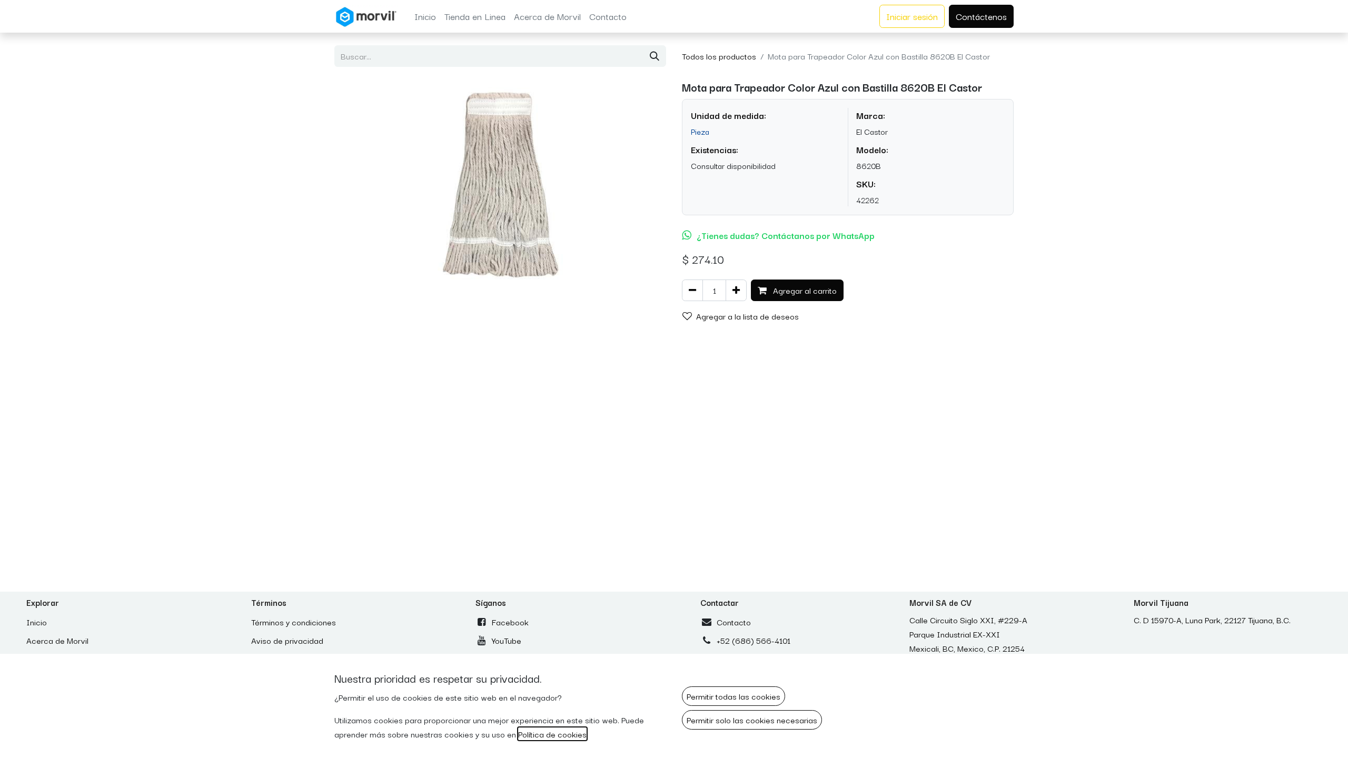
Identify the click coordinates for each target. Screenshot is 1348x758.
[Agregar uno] (736, 290)
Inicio (36, 621)
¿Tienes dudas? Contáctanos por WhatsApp (786, 235)
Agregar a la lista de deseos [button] (747, 316)
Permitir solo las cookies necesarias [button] (752, 719)
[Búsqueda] (654, 56)
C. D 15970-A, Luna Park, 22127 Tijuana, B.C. (1212, 619)
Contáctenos (981, 16)
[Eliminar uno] (692, 290)
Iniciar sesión (912, 16)
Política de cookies (552, 733)
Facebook (510, 621)
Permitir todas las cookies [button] (733, 696)
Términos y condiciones (293, 621)
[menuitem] (425, 16)
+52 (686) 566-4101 (753, 640)
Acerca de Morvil (57, 640)
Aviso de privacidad (287, 640)
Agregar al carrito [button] (804, 290)
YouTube (506, 640)
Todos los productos (719, 55)
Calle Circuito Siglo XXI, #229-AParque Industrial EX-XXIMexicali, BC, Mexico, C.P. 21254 (968, 633)
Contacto (734, 621)
